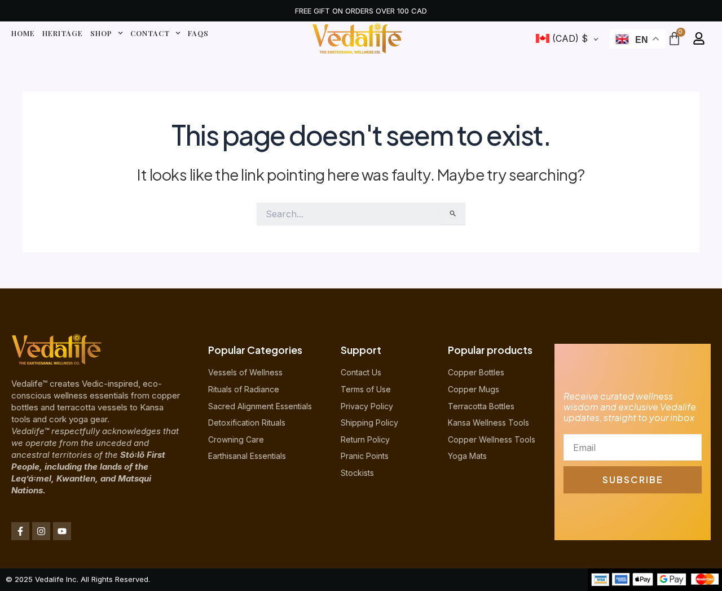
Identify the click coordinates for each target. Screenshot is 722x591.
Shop (101, 33)
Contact (150, 33)
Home (23, 33)
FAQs (198, 33)
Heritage (62, 33)
